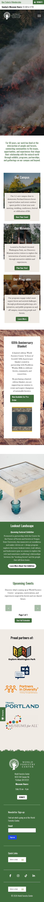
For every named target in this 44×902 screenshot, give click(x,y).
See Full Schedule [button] (23, 620)
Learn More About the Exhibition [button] (22, 565)
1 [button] (17, 127)
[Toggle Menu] (39, 16)
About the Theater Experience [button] (22, 72)
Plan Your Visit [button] (22, 268)
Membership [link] (16, 2)
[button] (8, 608)
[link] (12, 16)
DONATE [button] (40, 2)
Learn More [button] (22, 319)
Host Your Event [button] (22, 217)
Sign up (12, 837)
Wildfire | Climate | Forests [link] (22, 64)
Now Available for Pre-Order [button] (20, 398)
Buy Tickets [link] (6, 2)
